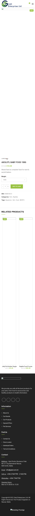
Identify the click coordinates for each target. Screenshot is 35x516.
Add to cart (17, 186)
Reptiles (15, 197)
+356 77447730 (15, 478)
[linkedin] (13, 400)
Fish (11, 197)
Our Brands (6, 416)
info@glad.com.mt (12, 470)
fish (14, 200)
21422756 (22, 474)
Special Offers (7, 423)
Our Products (7, 419)
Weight (3, 176)
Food (17, 200)
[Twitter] (8, 400)
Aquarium (9, 200)
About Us (6, 413)
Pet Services (7, 426)
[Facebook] (4, 400)
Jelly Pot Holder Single (9, 366)
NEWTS (22, 200)
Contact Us (6, 439)
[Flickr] (18, 400)
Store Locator (7, 442)
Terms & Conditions (9, 449)
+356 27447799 (12, 474)
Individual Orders (8, 445)
